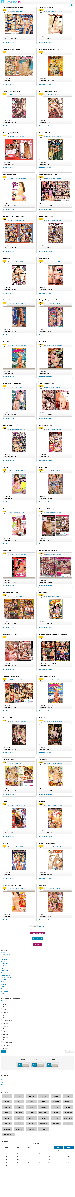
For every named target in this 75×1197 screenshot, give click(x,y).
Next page (42, 926)
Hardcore (31, 1096)
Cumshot (43, 1107)
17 (7, 1159)
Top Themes (37, 944)
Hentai (3, 993)
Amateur (7, 1118)
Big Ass (7, 1113)
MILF (19, 1102)
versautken (49, 638)
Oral (19, 1107)
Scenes (4, 957)
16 (69, 1156)
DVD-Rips (22, 11)
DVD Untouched (60, 680)
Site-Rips (4, 980)
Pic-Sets (3, 982)
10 (7, 1156)
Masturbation (68, 1113)
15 (58, 1156)
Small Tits (7, 1124)
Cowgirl (43, 1118)
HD (19, 1118)
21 (49, 1159)
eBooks (3, 984)
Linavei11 (12, 178)
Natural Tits (7, 1107)
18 (18, 1159)
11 (18, 1156)
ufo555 (11, 53)
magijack (12, 11)
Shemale (3, 1084)
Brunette (7, 1102)
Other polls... (4, 1001)
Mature (31, 1118)
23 (69, 1159)
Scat (2, 1080)
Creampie (19, 1113)
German (31, 1129)
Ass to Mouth (7, 1129)
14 (49, 1156)
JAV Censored (6, 975)
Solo (68, 1124)
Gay (2, 1078)
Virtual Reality (6, 954)
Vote (3, 1052)
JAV (2, 973)
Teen (67, 1096)
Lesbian (31, 1113)
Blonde (44, 1102)
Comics (3, 989)
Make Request (37, 939)
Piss (2, 1087)
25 (18, 1162)
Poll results (70, 1052)
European (19, 1129)
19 (28, 1159)
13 (39, 1156)
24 (7, 1162)
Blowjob (7, 1096)
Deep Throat (68, 1118)
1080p (31, 1102)
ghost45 (48, 680)
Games (3, 986)
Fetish (43, 1129)
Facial (31, 1107)
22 (58, 1159)
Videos (3, 952)
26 (28, 1162)
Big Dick (68, 1107)
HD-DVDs (22, 136)
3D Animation (5, 991)
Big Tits (43, 1096)
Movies (17, 11)
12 (28, 1156)
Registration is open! (37, 933)
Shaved (56, 1107)
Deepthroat (55, 1113)
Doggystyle (43, 1124)
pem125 (48, 262)
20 (39, 1159)
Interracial (56, 1102)
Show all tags (8, 1135)
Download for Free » (9, 42)
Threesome (68, 1102)
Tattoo (56, 1118)
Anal (19, 1096)
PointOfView (55, 1124)
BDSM (3, 1082)
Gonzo (56, 1096)
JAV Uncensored (6, 977)
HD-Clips (4, 959)
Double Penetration (44, 1113)
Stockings (31, 1124)
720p (19, 1124)
